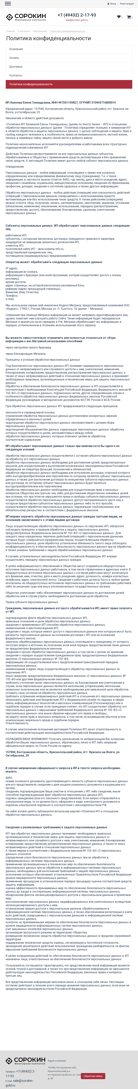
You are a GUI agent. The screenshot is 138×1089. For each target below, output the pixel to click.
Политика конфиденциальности (67, 31)
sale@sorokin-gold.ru (77, 20)
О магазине (24, 31)
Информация (40, 31)
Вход (113, 3)
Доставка (15, 66)
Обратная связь (93, 1076)
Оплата (14, 58)
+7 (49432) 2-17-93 (77, 15)
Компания (16, 49)
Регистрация (127, 3)
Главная (10, 31)
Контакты (15, 75)
